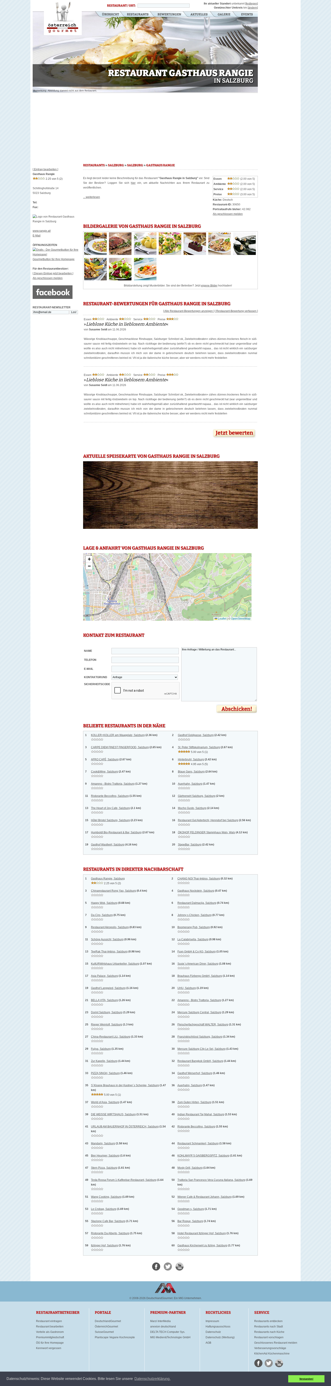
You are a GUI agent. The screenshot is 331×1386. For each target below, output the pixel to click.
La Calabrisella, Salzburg (193, 939)
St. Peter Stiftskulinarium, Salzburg (199, 747)
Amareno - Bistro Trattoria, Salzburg (113, 783)
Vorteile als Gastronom (50, 1332)
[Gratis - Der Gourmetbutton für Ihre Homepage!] (58, 254)
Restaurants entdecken (268, 1321)
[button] (89, 559)
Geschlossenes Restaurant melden (275, 1342)
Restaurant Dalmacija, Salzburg (196, 902)
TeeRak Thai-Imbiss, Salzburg (109, 951)
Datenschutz (213, 1332)
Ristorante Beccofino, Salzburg (110, 796)
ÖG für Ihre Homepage (50, 1342)
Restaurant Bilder (224, 14)
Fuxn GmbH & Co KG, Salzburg (196, 951)
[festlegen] (251, 3)
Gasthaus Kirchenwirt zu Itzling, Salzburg (202, 1245)
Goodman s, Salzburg (190, 1209)
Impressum (212, 1321)
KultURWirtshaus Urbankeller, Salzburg (115, 963)
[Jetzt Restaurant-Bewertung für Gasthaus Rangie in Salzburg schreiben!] (234, 438)
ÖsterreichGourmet (106, 1326)
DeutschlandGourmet (108, 1321)
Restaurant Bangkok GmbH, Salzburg (200, 1061)
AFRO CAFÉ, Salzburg (105, 759)
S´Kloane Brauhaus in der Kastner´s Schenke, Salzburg (125, 1085)
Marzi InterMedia (160, 1321)
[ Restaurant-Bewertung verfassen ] (236, 311)
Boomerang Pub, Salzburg (193, 927)
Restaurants (137, 14)
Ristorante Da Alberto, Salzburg (110, 1233)
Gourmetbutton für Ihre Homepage (54, 259)
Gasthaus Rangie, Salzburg (108, 878)
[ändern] (253, 7)
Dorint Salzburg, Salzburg (106, 1012)
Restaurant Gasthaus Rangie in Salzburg (63, 17)
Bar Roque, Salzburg (190, 1221)
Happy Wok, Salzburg (104, 902)
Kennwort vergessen (48, 1348)
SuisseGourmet (104, 1332)
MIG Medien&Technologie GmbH (170, 1337)
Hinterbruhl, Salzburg (191, 759)
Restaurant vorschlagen (268, 1337)
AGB (208, 1342)
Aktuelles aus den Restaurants (199, 14)
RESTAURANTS (94, 165)
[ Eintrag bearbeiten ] (45, 169)
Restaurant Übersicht (107, 14)
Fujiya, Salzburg (101, 1048)
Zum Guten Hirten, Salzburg (194, 1102)
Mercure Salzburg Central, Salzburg (199, 1012)
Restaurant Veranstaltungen (247, 14)
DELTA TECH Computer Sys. (167, 1332)
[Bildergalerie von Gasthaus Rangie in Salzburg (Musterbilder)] (95, 254)
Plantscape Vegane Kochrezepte (115, 1337)
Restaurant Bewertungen (169, 14)
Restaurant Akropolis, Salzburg (110, 927)
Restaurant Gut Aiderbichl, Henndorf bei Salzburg (208, 820)
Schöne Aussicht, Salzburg (107, 939)
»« (126, 324)
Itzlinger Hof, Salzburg (104, 1245)
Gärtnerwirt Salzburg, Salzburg (196, 796)
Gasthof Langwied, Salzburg (108, 988)
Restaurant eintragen (49, 1321)
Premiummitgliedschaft (50, 1337)
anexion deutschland (163, 1326)
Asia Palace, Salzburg (104, 975)
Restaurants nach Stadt (268, 1326)
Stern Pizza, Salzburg (104, 1167)
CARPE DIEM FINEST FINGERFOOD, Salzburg (120, 747)
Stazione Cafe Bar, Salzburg (108, 1221)
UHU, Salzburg (186, 988)
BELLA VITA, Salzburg (104, 1000)
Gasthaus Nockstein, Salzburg (195, 890)
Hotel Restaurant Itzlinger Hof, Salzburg (201, 1233)
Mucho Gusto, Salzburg (192, 808)
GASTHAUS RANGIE (160, 165)
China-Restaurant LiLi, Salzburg (110, 1036)
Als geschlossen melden (48, 278)
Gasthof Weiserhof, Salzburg (194, 1073)
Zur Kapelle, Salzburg (104, 1061)
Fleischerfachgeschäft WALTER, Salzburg (202, 1024)
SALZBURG (116, 165)
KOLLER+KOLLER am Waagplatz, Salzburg (118, 735)
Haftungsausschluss (218, 1326)
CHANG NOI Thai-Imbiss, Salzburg (198, 878)
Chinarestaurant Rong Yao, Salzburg (113, 890)
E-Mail (37, 235)
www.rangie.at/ (42, 230)
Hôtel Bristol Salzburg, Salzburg (110, 820)
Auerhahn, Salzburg (190, 783)
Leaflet (221, 618)
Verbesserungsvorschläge (270, 1348)
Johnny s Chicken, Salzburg (194, 915)
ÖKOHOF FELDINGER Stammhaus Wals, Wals (206, 832)
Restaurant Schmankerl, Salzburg (198, 1143)
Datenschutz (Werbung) (220, 1337)
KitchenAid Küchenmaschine (272, 1353)
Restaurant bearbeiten (49, 1326)
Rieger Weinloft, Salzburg (106, 1024)
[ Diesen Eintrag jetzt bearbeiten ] (53, 273)
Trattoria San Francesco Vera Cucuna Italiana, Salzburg (211, 1180)
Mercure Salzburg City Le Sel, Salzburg (201, 1048)
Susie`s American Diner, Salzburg (197, 963)
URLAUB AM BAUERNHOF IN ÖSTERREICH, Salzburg (125, 1126)
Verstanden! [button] (306, 1378)
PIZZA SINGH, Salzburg (105, 1073)
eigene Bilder (209, 285)
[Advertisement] (145, 126)
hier (133, 182)
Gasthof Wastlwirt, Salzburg (108, 844)
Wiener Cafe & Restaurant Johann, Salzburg (204, 1196)
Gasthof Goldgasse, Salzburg (196, 735)
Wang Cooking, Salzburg (106, 1196)
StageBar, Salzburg (190, 844)
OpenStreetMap (240, 618)
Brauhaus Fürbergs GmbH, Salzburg (199, 975)
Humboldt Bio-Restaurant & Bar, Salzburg (116, 832)
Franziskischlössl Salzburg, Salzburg (199, 1036)
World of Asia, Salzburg (105, 1102)
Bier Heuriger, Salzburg (105, 1155)
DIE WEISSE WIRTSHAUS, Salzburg (113, 1114)
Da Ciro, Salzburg (102, 915)
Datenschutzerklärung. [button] (152, 1379)
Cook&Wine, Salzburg (104, 771)
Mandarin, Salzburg (103, 1143)
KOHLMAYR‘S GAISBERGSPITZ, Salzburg (203, 1155)
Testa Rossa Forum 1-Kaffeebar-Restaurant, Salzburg (123, 1180)
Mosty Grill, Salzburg (190, 1167)
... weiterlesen (91, 197)
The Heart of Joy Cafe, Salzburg (110, 808)
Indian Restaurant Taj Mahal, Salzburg (200, 1114)
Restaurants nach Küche (269, 1332)
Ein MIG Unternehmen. (188, 1298)
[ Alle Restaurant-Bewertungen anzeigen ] (188, 311)
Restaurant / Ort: (121, 5)
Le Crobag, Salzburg (103, 1209)
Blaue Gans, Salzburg (191, 771)
